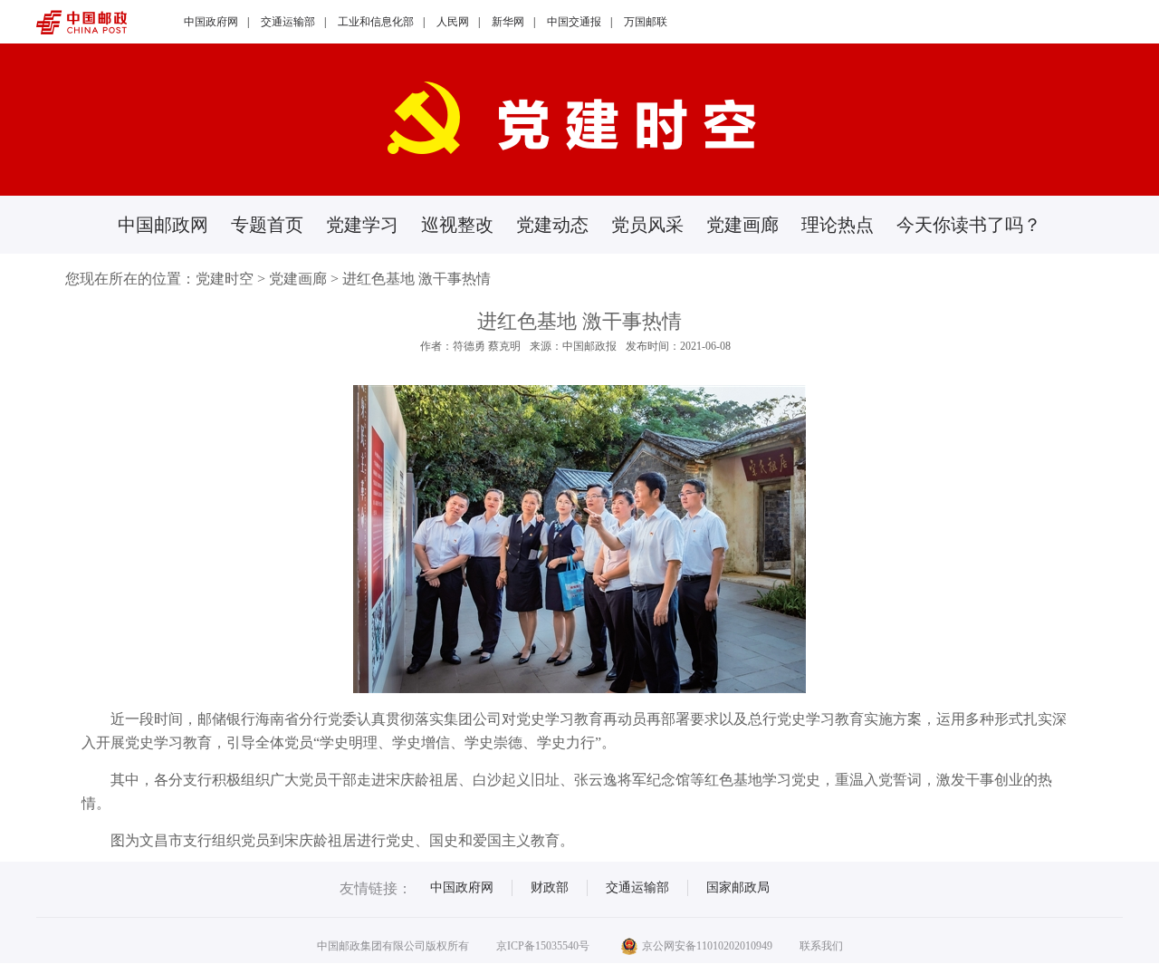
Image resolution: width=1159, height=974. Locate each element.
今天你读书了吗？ (968, 225)
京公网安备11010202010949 (707, 946)
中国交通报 (574, 21)
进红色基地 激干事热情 (416, 278)
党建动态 (552, 225)
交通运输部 (288, 21)
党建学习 (362, 225)
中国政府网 (211, 21)
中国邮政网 (163, 225)
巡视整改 (457, 225)
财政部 (550, 887)
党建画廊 (742, 225)
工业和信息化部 (376, 21)
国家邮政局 (738, 887)
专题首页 (267, 225)
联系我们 (821, 946)
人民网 (452, 21)
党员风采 (647, 225)
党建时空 (225, 278)
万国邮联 (645, 21)
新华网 (508, 21)
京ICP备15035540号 (542, 946)
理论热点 (837, 225)
